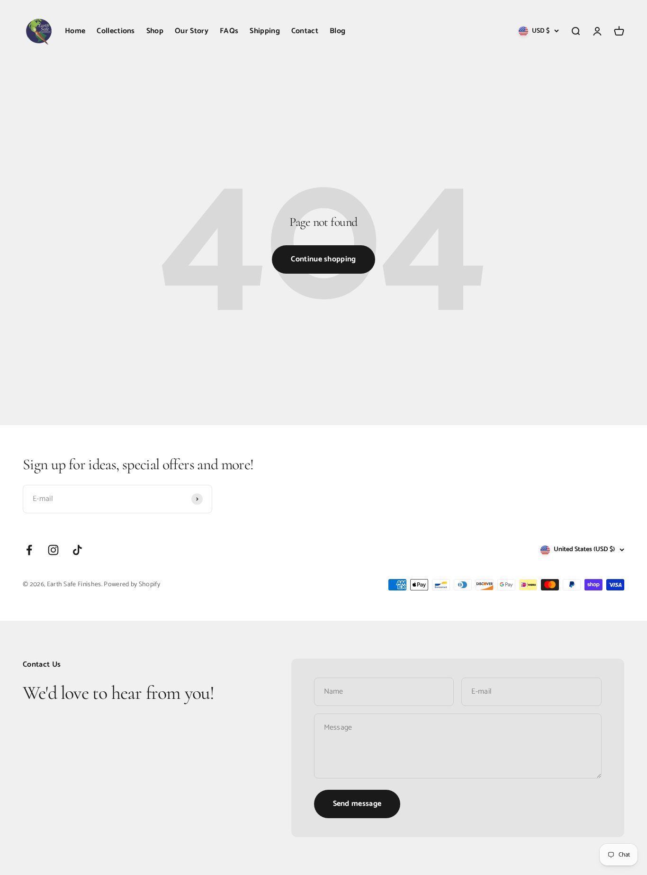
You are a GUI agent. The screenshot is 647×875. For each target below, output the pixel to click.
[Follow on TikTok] (77, 550)
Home (75, 31)
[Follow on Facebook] (29, 550)
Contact (304, 31)
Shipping (265, 31)
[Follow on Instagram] (53, 550)
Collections (116, 31)
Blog (337, 31)
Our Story (191, 31)
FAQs (229, 31)
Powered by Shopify (132, 584)
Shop (154, 31)
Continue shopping (323, 259)
